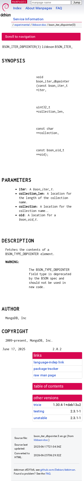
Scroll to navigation (20, 37)
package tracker (46, 369)
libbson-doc (39, 24)
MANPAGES (19, 1)
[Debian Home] (5, 8)
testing (39, 411)
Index (17, 8)
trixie (37, 405)
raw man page (45, 375)
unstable (40, 418)
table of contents (49, 386)
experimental (22, 24)
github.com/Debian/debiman (57, 469)
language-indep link (49, 362)
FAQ (59, 8)
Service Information (28, 19)
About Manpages (38, 8)
